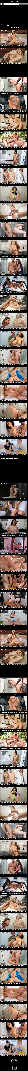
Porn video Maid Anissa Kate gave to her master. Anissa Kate (14, 535)
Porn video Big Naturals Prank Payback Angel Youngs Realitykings (14, 183)
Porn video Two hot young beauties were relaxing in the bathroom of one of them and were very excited (14, 748)
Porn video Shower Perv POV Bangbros (10, 165)
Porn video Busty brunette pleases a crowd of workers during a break (14, 589)
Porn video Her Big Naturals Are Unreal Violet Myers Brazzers (14, 328)
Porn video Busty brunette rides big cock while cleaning (14, 625)
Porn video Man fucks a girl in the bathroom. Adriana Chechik (14, 553)
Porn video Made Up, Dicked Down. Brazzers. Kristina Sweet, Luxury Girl (14, 517)
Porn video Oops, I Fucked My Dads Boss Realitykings (14, 418)
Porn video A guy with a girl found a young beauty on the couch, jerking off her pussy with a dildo (14, 784)
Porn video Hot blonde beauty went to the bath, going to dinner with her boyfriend (14, 664)
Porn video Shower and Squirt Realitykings (11, 310)
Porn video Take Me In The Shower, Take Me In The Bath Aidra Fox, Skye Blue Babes (14, 129)
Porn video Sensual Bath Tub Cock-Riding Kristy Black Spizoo (14, 45)
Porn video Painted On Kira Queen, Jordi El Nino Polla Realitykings (14, 201)
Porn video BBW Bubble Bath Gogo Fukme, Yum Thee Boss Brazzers (14, 292)
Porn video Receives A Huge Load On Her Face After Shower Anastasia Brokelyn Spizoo (14, 63)
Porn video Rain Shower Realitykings (10, 93)
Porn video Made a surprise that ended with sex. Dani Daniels (14, 498)
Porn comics (14, 1061)
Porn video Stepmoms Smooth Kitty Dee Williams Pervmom (14, 220)
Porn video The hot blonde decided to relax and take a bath (14, 730)
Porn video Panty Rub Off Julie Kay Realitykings (12, 364)
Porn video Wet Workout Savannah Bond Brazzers (13, 256)
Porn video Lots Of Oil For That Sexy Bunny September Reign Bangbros (14, 436)
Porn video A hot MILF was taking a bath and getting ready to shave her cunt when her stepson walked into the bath (14, 820)
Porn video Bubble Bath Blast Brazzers (10, 400)
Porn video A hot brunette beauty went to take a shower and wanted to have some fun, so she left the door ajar (14, 766)
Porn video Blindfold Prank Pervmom (9, 238)
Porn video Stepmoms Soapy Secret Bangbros (12, 346)
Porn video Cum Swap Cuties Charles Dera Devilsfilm (14, 147)
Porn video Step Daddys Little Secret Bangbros (12, 274)
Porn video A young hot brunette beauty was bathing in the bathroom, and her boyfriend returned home (14, 646)
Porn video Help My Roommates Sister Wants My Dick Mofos (14, 111)
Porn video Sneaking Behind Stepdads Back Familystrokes (14, 454)
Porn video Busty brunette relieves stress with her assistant (14, 607)
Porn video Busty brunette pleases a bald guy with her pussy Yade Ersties (14, 571)
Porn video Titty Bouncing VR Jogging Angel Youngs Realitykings (14, 382)
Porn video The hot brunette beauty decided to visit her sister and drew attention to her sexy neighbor (14, 712)
